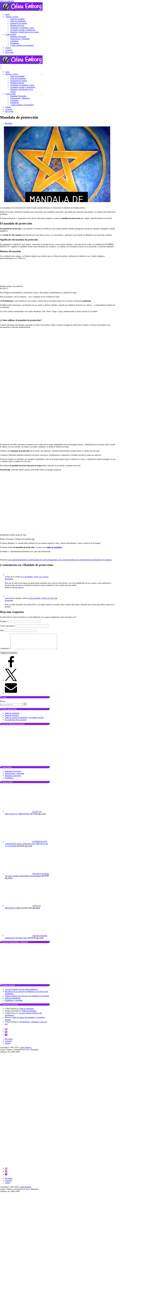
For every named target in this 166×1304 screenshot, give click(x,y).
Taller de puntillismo (18, 21)
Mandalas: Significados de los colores (24, 32)
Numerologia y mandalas (14, 773)
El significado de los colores (15, 720)
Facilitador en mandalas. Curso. (22, 28)
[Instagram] (6, 1032)
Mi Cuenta (9, 52)
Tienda (8, 48)
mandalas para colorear (59, 560)
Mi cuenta (9, 1039)
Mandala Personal (17, 25)
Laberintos (14, 41)
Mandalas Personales (18, 37)
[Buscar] (24, 704)
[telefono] (6, 1035)
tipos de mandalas (105, 560)
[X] (11, 680)
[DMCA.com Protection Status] (83, 1163)
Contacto (8, 50)
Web (2, 630)
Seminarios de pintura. (18, 23)
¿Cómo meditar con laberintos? (22, 45)
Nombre (4, 621)
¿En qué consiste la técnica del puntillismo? (21, 989)
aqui (33, 539)
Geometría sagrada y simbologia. (22, 30)
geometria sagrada (26, 560)
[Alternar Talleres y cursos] (42, 74)
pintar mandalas (92, 560)
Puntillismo (14, 43)
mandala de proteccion (41, 560)
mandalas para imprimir (77, 560)
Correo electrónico (8, 626)
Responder (9, 579)
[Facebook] (11, 668)
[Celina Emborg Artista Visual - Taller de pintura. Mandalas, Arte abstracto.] (21, 10)
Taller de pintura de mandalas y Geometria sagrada (24, 717)
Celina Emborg (25, 1047)
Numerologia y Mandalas (20, 39)
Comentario (5, 648)
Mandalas (8, 123)
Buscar (2, 701)
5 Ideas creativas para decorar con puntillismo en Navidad (27, 996)
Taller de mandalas (17, 19)
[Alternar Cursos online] (42, 94)
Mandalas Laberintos (13, 776)
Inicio (7, 14)
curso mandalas (13, 560)
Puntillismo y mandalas (14, 1000)
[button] (19, 17)
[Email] (11, 693)
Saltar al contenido (7, 1)
